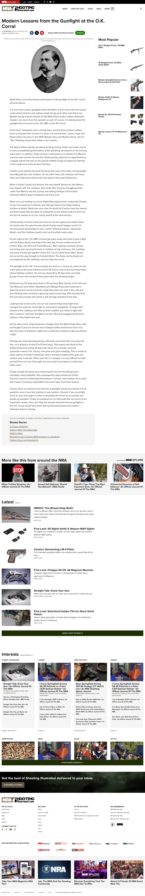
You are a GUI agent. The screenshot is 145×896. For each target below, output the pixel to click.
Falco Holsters (60, 694)
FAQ (3, 816)
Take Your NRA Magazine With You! (17, 882)
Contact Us (5, 812)
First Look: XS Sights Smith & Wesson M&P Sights (64, 529)
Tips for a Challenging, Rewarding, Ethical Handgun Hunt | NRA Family (16, 698)
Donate (36, 2)
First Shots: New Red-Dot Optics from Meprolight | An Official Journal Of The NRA (126, 709)
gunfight (21, 418)
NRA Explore (78, 819)
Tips (17, 33)
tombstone (46, 418)
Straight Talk (8, 691)
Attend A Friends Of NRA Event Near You (126, 882)
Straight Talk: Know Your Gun (52, 591)
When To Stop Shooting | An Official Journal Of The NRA (16, 485)
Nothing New (16, 433)
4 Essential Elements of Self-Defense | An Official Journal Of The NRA (126, 487)
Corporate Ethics (30, 892)
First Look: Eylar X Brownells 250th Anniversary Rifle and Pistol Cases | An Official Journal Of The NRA (90, 721)
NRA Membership (116, 809)
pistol (93, 694)
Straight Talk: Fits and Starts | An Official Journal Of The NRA (15, 713)
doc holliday (56, 418)
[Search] (141, 9)
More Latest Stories (81, 633)
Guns (90, 8)
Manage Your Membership (119, 819)
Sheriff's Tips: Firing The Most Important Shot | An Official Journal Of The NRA (89, 487)
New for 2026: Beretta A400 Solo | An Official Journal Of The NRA (90, 700)
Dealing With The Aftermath (23, 430)
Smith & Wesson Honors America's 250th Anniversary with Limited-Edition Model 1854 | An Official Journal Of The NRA (90, 710)
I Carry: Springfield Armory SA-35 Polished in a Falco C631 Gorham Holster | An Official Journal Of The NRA (54, 687)
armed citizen (19, 691)
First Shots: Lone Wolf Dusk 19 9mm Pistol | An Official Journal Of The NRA (126, 718)
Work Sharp (44, 696)
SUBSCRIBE (13, 785)
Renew (30, 2)
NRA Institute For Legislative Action (86, 816)
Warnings (42, 892)
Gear (98, 8)
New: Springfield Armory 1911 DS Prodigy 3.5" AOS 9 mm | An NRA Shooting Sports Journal (90, 687)
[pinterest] (41, 31)
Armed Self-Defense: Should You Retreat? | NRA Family (52, 485)
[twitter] (36, 31)
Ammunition (7, 739)
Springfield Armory (47, 694)
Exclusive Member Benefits (119, 812)
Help (3, 819)
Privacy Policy (6, 892)
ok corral (29, 418)
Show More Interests (85, 762)
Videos (113, 660)
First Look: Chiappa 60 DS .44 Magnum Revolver (63, 570)
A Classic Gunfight (19, 426)
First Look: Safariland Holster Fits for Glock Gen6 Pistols (64, 612)
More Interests (25, 655)
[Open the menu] (112, 8)
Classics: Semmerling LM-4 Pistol (54, 549)
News (65, 8)
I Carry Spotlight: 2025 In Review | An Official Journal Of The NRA (53, 700)
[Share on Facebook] (31, 31)
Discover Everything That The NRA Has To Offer (89, 882)
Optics (40, 537)
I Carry (41, 660)
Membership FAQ (116, 816)
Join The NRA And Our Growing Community (54, 882)
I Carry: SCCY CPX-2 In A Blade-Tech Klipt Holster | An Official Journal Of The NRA (53, 716)
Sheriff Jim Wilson (8, 33)
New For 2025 (77, 8)
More (17, 503)
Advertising (6, 809)
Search (4, 822)
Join (24, 2)
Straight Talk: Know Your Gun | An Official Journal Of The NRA (17, 686)
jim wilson (65, 418)
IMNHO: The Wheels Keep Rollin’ (54, 508)
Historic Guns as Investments (24, 440)
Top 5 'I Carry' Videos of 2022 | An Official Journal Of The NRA (52, 708)
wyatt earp (38, 418)
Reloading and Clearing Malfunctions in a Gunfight (35, 436)
